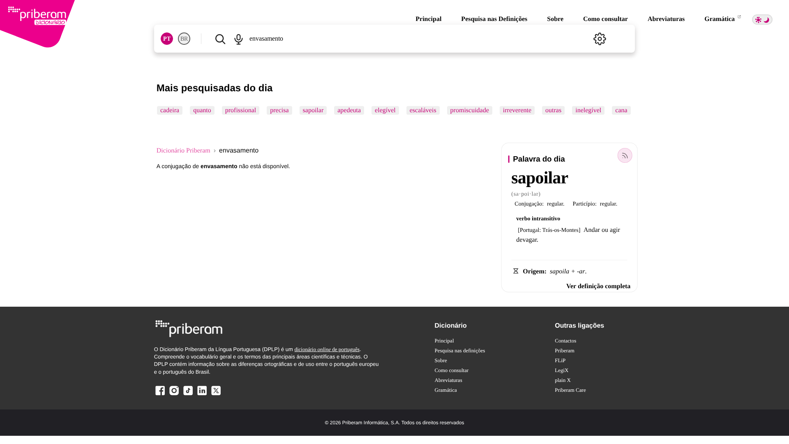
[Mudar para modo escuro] (762, 19)
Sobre (555, 19)
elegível (385, 110)
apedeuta (349, 110)
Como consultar (605, 19)
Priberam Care (570, 390)
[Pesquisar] (220, 39)
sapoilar (312, 110)
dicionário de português (327, 349)
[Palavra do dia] (624, 155)
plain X (563, 380)
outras (553, 110)
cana (621, 110)
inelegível (588, 110)
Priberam (564, 350)
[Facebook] (160, 394)
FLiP (560, 360)
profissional (240, 110)
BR (184, 39)
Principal (428, 19)
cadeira (169, 110)
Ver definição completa (598, 286)
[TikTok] (188, 394)
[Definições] (600, 39)
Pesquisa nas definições (460, 350)
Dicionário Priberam (183, 150)
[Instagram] (174, 394)
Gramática (720, 19)
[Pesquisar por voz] (239, 39)
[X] (216, 394)
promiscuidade (469, 110)
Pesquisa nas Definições (494, 19)
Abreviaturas (666, 19)
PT (167, 39)
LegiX (561, 370)
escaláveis (422, 110)
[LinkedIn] (202, 394)
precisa (279, 110)
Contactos (565, 341)
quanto (202, 110)
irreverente (517, 110)
